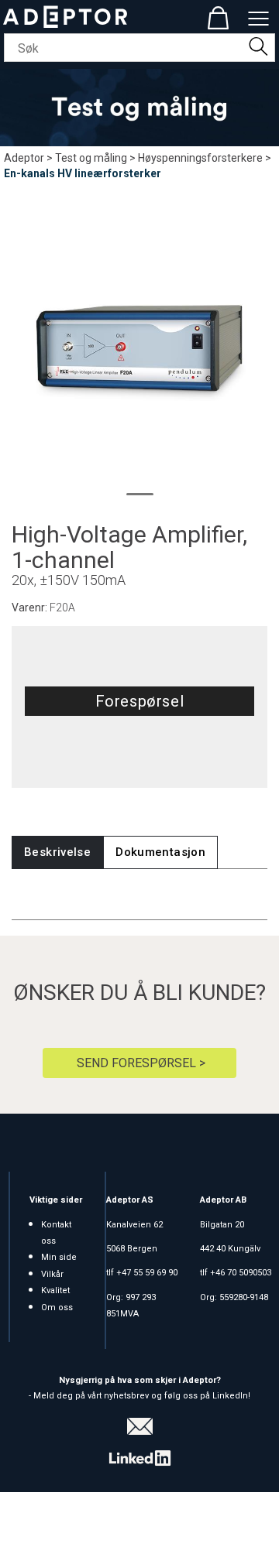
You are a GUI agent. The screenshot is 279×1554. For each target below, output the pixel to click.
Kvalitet (55, 1290)
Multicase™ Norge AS (139, 1538)
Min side (59, 1257)
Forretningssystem (67, 1523)
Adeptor (24, 158)
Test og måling (91, 158)
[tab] (57, 852)
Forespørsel (139, 701)
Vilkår (52, 1274)
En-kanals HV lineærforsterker (82, 173)
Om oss (57, 1307)
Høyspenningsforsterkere (200, 158)
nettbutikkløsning (172, 1523)
